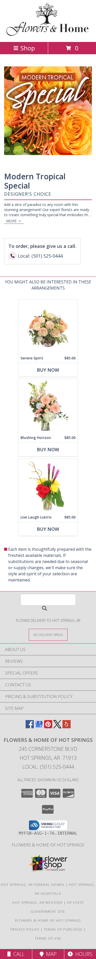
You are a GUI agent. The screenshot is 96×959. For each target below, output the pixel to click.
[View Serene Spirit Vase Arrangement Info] (48, 327)
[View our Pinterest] (48, 727)
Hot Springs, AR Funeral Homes (33, 884)
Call (18, 954)
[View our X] (57, 727)
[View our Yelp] (66, 727)
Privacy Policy (25, 929)
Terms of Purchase (63, 929)
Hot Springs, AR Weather (37, 902)
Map (50, 954)
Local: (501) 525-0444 (48, 766)
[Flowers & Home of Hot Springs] (47, 34)
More (11, 220)
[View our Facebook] (30, 727)
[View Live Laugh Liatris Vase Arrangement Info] (48, 486)
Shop (27, 48)
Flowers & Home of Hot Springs (48, 845)
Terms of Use (48, 938)
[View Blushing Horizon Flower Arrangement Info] (48, 406)
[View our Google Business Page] (39, 727)
